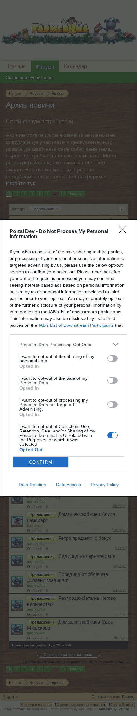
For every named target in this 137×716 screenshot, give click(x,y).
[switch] (112, 358)
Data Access (68, 484)
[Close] (125, 232)
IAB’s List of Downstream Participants (76, 325)
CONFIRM (41, 462)
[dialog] (68, 358)
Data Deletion (32, 484)
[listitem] (68, 344)
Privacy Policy (105, 484)
